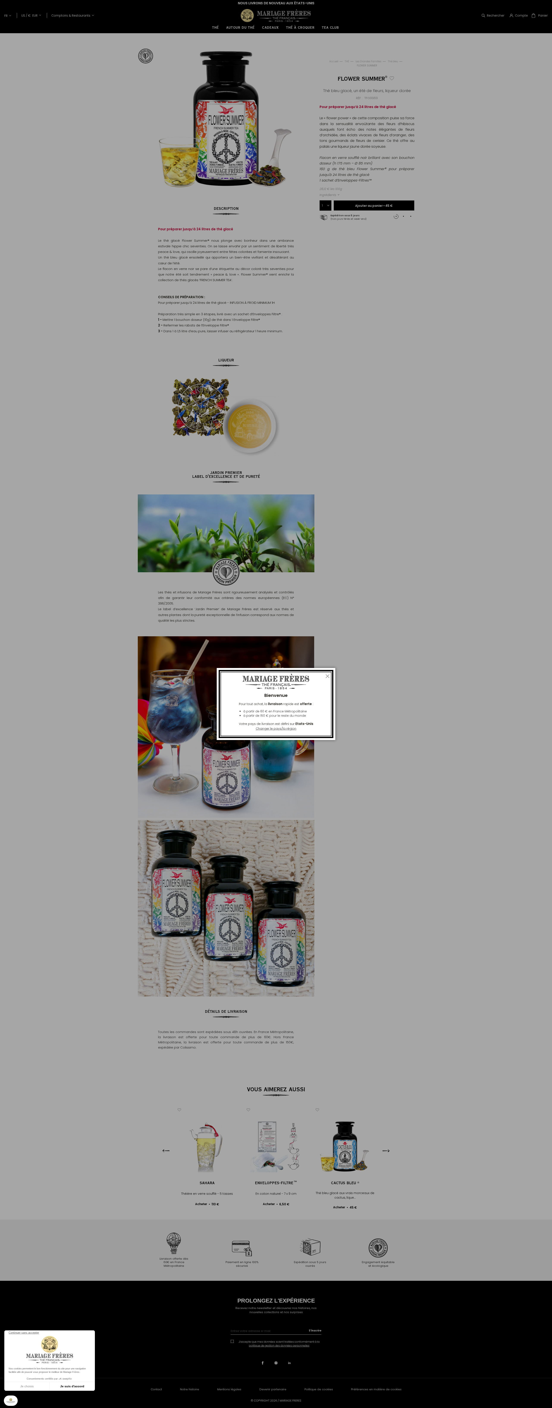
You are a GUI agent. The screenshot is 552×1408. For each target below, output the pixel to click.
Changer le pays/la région (276, 728)
